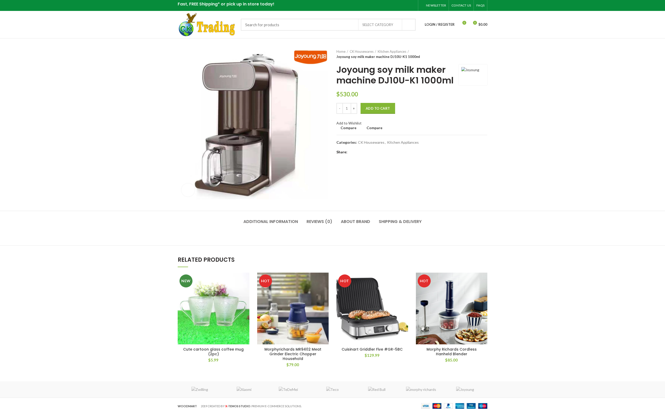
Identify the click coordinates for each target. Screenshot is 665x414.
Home (340, 51)
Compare (348, 128)
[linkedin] (405, 5)
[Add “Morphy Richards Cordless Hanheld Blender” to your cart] (483, 281)
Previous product (474, 54)
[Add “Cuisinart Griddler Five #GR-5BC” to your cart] (404, 281)
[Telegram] (412, 5)
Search (408, 25)
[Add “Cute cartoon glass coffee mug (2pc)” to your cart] (245, 281)
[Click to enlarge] (188, 189)
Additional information (270, 222)
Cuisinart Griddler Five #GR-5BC (372, 349)
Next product (484, 54)
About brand (355, 222)
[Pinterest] (399, 5)
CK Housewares (362, 51)
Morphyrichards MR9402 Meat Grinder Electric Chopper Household (292, 354)
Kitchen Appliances (392, 51)
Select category (377, 25)
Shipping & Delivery (400, 222)
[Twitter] (392, 5)
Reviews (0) (319, 222)
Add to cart (378, 108)
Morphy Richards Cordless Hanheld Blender (452, 351)
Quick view (245, 293)
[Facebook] (386, 5)
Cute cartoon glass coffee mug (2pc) (213, 351)
